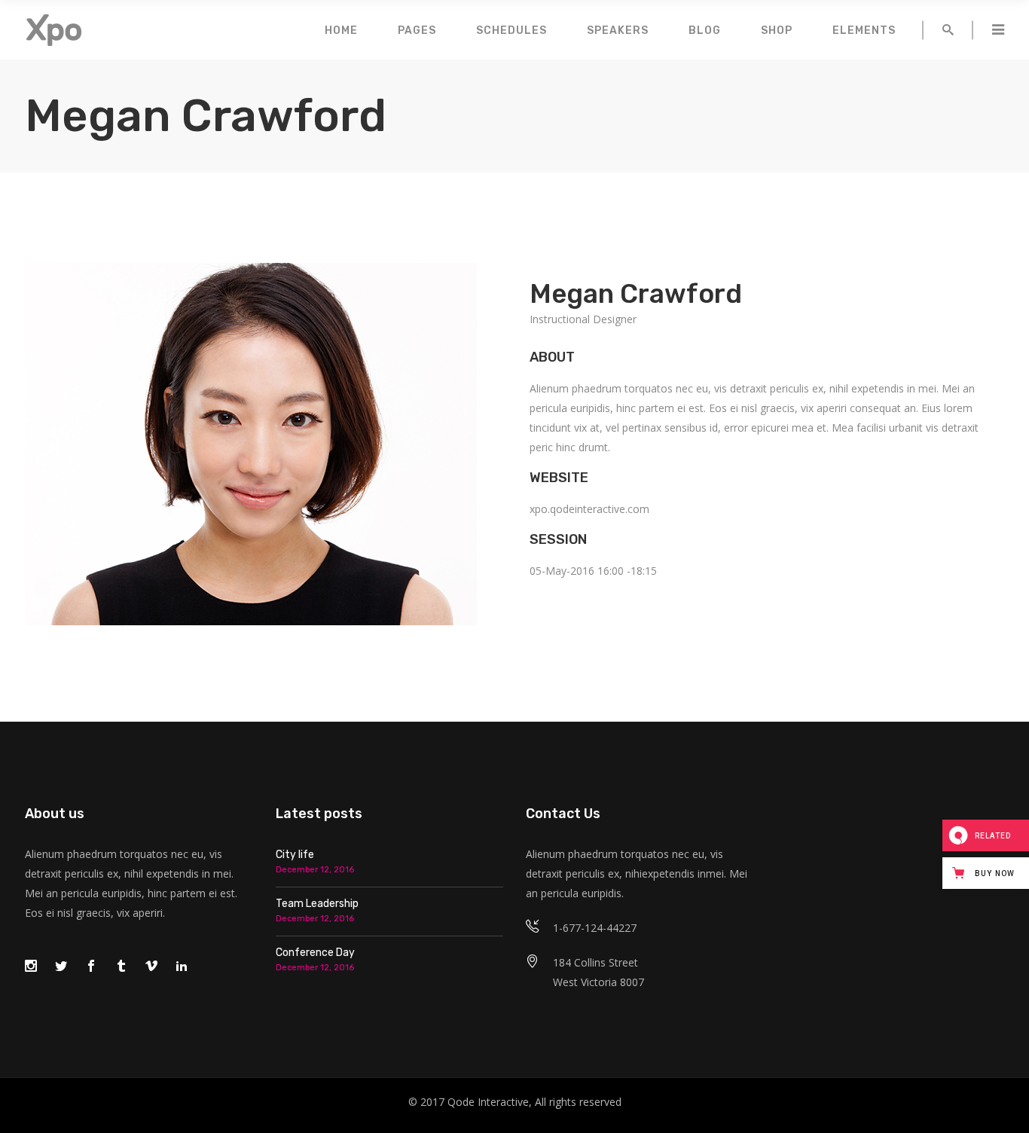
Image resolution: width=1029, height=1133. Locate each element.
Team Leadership (317, 903)
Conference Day (315, 952)
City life (295, 854)
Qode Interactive (488, 1102)
